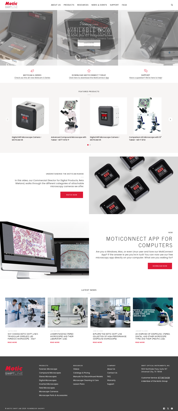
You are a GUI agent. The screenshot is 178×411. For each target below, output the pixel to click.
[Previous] (7, 119)
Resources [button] (78, 366)
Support (110, 384)
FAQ (109, 376)
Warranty (111, 380)
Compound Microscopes (50, 373)
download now (160, 266)
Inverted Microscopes (48, 384)
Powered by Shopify (36, 409)
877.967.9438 (164, 378)
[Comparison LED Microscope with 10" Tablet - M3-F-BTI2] (147, 115)
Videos (76, 369)
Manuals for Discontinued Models (88, 376)
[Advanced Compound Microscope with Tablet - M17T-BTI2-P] (69, 115)
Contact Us (112, 373)
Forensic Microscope (48, 369)
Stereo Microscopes (48, 376)
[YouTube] (172, 408)
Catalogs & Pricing (81, 373)
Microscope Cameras (48, 391)
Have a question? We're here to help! (145, 77)
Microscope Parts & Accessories (53, 395)
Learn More (89, 46)
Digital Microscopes (47, 380)
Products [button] (43, 366)
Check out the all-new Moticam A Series (32, 77)
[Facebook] (164, 408)
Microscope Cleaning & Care (86, 380)
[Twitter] (168, 408)
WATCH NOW (71, 195)
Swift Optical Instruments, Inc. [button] (155, 366)
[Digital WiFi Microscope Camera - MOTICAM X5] (108, 115)
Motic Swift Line (14, 409)
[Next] (170, 119)
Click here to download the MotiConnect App (89, 77)
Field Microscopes (47, 388)
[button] (69, 5)
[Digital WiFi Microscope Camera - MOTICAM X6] (30, 115)
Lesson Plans (78, 384)
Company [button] (111, 366)
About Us (111, 369)
